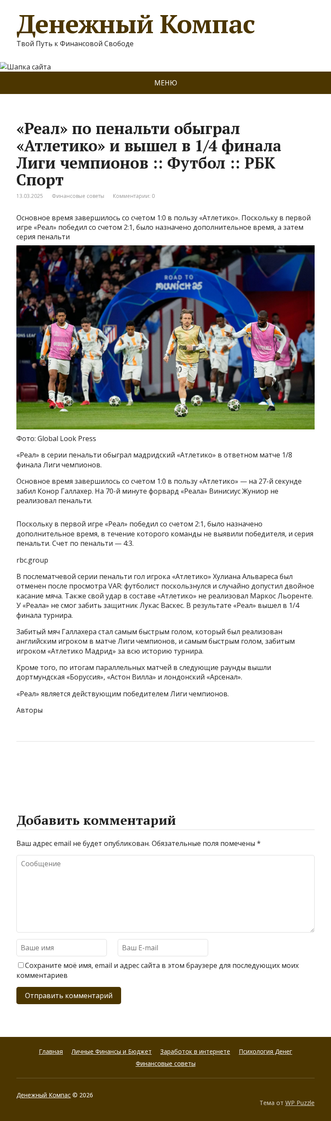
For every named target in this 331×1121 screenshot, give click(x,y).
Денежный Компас (135, 23)
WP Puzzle (300, 1103)
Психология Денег (265, 1051)
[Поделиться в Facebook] (25, 770)
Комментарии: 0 (134, 196)
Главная (51, 1051)
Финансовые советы (78, 196)
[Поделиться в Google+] (89, 770)
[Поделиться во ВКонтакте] (46, 770)
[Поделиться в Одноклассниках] (68, 770)
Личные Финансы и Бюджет (112, 1051)
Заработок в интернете (195, 1051)
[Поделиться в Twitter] (111, 770)
